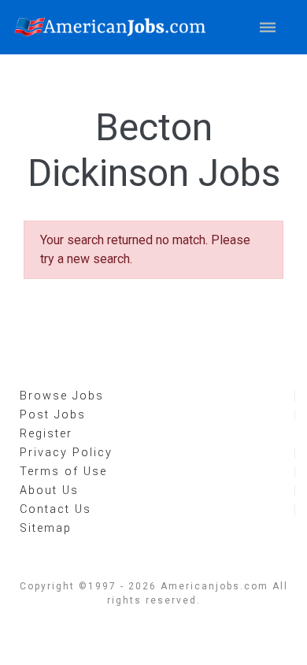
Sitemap (46, 528)
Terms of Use (63, 471)
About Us (49, 490)
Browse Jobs (62, 396)
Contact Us (55, 509)
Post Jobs (53, 415)
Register (46, 433)
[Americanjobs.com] (114, 27)
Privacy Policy (66, 452)
